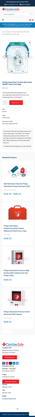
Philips (9, 32)
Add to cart (15, 102)
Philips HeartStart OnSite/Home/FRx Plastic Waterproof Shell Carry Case (15, 228)
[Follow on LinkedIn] (13, 363)
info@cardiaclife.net (9, 399)
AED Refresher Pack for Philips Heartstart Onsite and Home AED (17, 185)
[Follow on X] (10, 363)
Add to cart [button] (7, 332)
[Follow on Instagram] (7, 363)
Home (4, 32)
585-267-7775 (6, 387)
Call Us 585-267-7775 (12, 4)
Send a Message (25, 4)
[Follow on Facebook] (3, 363)
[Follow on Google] (17, 363)
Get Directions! (9, 357)
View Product (17, 179)
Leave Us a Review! (10, 381)
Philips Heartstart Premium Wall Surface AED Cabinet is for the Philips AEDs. (16, 273)
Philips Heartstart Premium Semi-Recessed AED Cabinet (17, 313)
